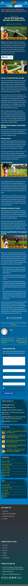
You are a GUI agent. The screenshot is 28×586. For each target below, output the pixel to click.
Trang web (5, 381)
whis (21, 24)
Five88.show (14, 421)
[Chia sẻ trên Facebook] (10, 318)
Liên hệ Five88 (5, 467)
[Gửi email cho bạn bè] (15, 318)
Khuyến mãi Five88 (6, 464)
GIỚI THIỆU (5, 511)
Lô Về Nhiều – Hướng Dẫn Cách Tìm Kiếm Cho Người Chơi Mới (15, 450)
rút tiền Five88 (13, 122)
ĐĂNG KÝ (5, 550)
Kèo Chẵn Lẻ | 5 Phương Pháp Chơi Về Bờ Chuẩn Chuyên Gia (7, 340)
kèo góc (21, 111)
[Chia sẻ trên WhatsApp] (7, 318)
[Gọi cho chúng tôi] (7, 578)
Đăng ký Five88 (6, 461)
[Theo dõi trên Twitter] (2, 578)
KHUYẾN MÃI (6, 558)
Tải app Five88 (5, 475)
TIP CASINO (5, 490)
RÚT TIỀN (5, 547)
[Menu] (2, 2)
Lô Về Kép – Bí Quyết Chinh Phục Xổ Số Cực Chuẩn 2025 (16, 432)
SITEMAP (5, 519)
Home (2, 9)
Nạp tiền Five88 (6, 470)
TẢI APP (5, 553)
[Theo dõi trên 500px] (20, 578)
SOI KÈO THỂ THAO (10, 9)
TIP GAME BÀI (5, 493)
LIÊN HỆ (5, 555)
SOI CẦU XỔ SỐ (6, 485)
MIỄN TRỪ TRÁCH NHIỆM (9, 514)
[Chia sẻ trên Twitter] (12, 318)
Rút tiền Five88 (5, 472)
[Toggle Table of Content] (10, 57)
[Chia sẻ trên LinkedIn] (20, 318)
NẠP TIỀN (5, 545)
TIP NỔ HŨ (4, 496)
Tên (4, 368)
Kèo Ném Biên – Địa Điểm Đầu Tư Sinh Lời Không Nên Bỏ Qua (21, 340)
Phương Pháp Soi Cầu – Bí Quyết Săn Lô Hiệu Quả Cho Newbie (15, 436)
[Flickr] (18, 578)
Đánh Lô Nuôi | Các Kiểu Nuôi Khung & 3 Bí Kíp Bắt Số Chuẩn (16, 441)
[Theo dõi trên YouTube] (15, 578)
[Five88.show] (14, 2)
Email (4, 374)
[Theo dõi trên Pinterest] (10, 578)
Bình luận (5, 355)
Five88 (13, 53)
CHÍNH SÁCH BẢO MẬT (8, 516)
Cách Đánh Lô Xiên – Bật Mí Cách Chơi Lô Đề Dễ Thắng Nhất (16, 446)
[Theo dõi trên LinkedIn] (13, 578)
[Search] (25, 2)
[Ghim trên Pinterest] (18, 318)
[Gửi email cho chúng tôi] (5, 578)
